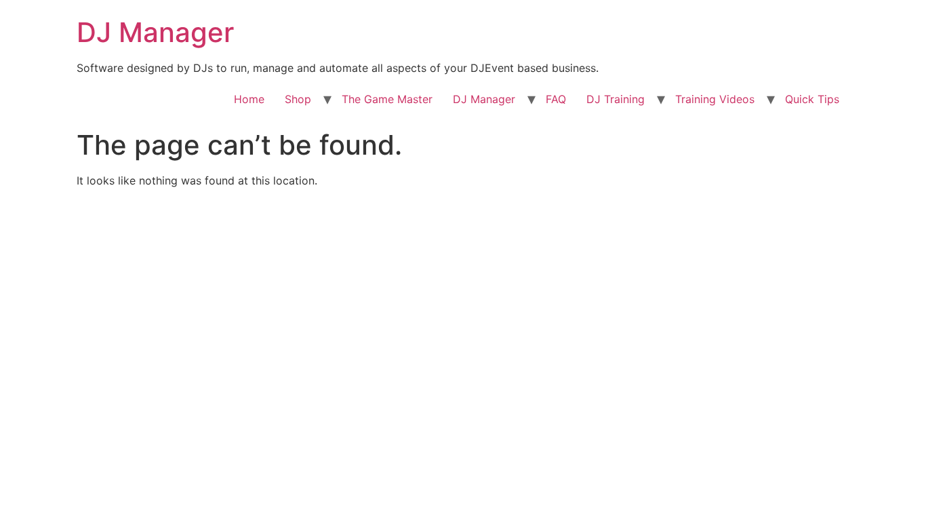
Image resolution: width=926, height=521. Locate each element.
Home (249, 99)
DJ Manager (155, 32)
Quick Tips (812, 99)
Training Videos (714, 99)
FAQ (556, 99)
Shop (298, 99)
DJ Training (615, 99)
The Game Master (387, 99)
